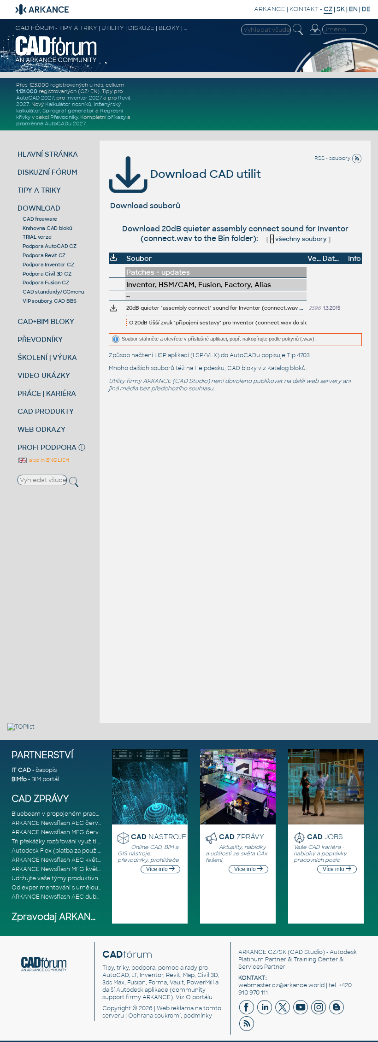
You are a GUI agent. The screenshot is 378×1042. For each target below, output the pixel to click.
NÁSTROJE (158, 836)
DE (366, 9)
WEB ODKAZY (41, 429)
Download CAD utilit (204, 174)
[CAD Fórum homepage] (56, 61)
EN (353, 9)
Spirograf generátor (68, 110)
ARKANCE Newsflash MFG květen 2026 (66, 869)
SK (341, 9)
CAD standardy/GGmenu (53, 291)
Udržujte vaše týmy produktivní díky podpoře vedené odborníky (101, 878)
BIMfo (19, 779)
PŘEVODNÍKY (40, 339)
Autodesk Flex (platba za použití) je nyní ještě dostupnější (92, 850)
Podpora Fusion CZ (46, 282)
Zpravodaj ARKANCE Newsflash (82, 917)
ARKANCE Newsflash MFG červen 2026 (66, 832)
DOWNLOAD (39, 208)
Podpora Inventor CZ (48, 264)
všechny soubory (299, 239)
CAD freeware (40, 219)
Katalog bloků (286, 368)
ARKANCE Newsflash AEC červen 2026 (66, 823)
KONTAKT (304, 9)
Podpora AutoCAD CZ (50, 246)
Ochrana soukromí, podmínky (170, 1015)
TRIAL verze (37, 237)
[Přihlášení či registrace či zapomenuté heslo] (314, 35)
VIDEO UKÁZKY (44, 375)
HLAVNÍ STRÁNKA (48, 154)
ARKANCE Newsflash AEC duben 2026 (65, 897)
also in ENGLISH (48, 460)
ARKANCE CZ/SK (262, 952)
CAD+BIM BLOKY (46, 321)
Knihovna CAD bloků (47, 228)
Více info (157, 869)
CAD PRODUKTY (46, 411)
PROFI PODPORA (47, 447)
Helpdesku (209, 368)
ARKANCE (269, 9)
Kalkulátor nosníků (68, 104)
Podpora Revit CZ (44, 255)
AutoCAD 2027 (35, 97)
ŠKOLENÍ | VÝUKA (47, 357)
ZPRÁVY (241, 836)
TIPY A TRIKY (39, 190)
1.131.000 (26, 91)
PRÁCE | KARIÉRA (47, 393)
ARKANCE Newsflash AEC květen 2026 (66, 860)
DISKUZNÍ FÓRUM (47, 172)
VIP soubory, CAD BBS (50, 301)
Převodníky (64, 117)
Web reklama (175, 1008)
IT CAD (21, 770)
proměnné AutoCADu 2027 (51, 123)
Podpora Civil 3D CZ (47, 274)
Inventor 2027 (84, 97)
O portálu (199, 997)
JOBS (325, 836)
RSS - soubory (333, 158)
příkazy (116, 117)
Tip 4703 (298, 355)
